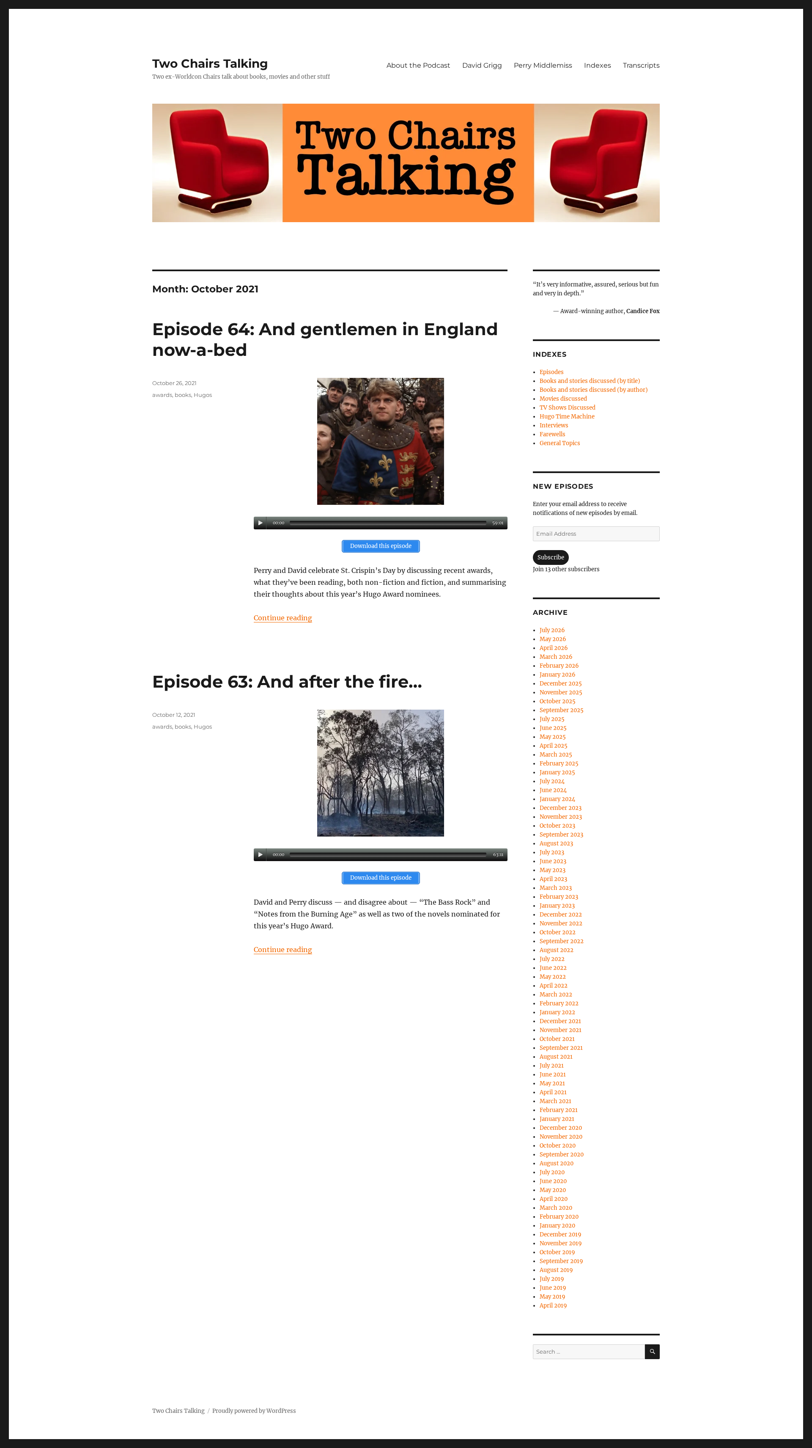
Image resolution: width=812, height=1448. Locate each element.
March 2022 (556, 994)
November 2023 (561, 816)
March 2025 (556, 754)
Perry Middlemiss (543, 65)
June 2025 (553, 728)
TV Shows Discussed (567, 407)
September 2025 (562, 710)
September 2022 (562, 941)
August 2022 (556, 950)
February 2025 (559, 763)
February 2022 (559, 1003)
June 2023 (553, 861)
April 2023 (553, 879)
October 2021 (557, 1039)
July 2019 (552, 1279)
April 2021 (553, 1092)
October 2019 (557, 1252)
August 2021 (556, 1056)
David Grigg (482, 65)
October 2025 (558, 701)
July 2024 (552, 781)
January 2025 (557, 772)
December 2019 (561, 1234)
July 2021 (552, 1065)
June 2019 (553, 1287)
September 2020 (562, 1154)
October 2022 (558, 932)
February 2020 (559, 1216)
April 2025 (554, 745)
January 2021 (557, 1119)
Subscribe (551, 557)
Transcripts (641, 65)
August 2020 (556, 1163)
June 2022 (553, 968)
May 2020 (553, 1190)
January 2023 (557, 905)
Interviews (554, 425)
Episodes (552, 372)
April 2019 (553, 1305)
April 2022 (554, 985)
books (183, 394)
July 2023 (552, 852)
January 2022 (557, 1012)
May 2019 (552, 1296)
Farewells (552, 434)
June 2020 (553, 1181)
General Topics (560, 443)
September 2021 (561, 1048)
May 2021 (552, 1083)
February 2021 (559, 1110)
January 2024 (557, 799)
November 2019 (561, 1243)
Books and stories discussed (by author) (594, 390)
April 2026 (554, 648)
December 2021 (560, 1021)
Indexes (597, 65)
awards (162, 394)
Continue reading (283, 618)
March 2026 (556, 657)
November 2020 (561, 1136)
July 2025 (552, 719)
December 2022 (561, 914)
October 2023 (557, 825)
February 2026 (559, 665)
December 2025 (561, 683)
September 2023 (561, 834)
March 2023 (556, 888)
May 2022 (553, 976)
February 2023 (559, 896)
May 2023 (552, 870)
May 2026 (553, 639)
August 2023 (556, 843)
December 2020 (561, 1127)
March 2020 (556, 1207)
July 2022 (552, 959)
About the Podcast (418, 65)
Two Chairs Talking (210, 63)
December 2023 (561, 808)
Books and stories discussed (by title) (590, 381)
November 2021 (561, 1030)
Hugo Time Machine (567, 416)
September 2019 (561, 1261)
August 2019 (556, 1270)
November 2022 (561, 923)
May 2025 (553, 737)
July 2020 (552, 1172)
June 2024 (553, 790)
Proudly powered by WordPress (254, 1411)
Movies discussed (563, 398)
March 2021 (555, 1101)
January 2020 (557, 1225)
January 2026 (558, 674)
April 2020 (554, 1199)
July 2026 (552, 630)
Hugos (203, 394)
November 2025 (561, 692)
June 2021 (553, 1074)
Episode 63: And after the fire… (287, 681)
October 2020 (558, 1145)
